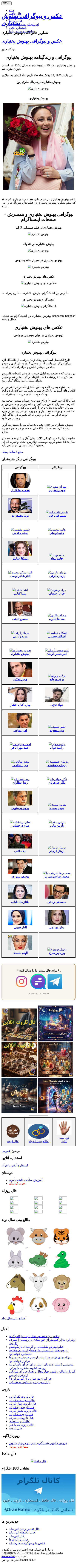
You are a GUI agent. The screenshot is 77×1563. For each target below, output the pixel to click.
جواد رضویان (57, 593)
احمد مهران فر (20, 747)
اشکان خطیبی (57, 636)
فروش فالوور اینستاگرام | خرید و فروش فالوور (38, 1443)
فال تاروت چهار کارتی (22, 1403)
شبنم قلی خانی (56, 515)
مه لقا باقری (57, 618)
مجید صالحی (20, 765)
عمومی (6, 1151)
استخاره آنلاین (17, 27)
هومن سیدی (56, 808)
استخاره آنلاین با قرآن (14, 1165)
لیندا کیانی (20, 593)
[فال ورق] (55, 1112)
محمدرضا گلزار (20, 490)
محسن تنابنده (20, 618)
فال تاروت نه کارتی (21, 1414)
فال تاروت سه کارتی (22, 1400)
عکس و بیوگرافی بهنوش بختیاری (31, 41)
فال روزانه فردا (18, 1539)
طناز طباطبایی (20, 901)
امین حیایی (20, 730)
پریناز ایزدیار (56, 851)
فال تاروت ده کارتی (21, 1417)
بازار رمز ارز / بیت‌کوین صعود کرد (29, 1382)
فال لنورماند (16, 1536)
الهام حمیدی (20, 952)
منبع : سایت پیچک (12, 451)
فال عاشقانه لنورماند (22, 1532)
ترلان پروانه (57, 679)
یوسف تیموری (20, 876)
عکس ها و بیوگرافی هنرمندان (27, 1543)
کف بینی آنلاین (64, 1139)
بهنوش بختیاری (20, 653)
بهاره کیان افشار (20, 704)
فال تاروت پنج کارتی (21, 1407)
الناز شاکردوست (20, 576)
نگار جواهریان (56, 782)
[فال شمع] (55, 1075)
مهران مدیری (57, 490)
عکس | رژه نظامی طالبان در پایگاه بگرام (34, 1336)
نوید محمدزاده (20, 515)
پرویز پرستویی (20, 808)
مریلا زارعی (20, 636)
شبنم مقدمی (20, 533)
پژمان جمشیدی (56, 765)
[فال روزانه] (55, 1039)
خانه (11, 10)
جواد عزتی (56, 704)
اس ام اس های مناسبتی (24, 24)
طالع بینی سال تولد (13, 1318)
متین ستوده (57, 730)
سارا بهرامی (56, 927)
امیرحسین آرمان (57, 653)
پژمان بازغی (56, 576)
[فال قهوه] (19, 1075)
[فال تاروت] (19, 1039)
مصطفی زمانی (56, 901)
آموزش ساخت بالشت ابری (25, 1179)
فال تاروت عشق (19, 1421)
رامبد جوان (57, 747)
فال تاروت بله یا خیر (21, 1424)
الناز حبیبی (20, 927)
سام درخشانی (20, 825)
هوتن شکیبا (20, 679)
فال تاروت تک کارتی (21, 1396)
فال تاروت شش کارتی (23, 1410)
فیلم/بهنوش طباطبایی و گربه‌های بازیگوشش (36, 1346)
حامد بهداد (57, 558)
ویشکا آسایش (20, 558)
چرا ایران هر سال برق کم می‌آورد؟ (30, 1378)
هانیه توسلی (57, 533)
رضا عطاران (20, 782)
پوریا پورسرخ (57, 952)
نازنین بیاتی (57, 825)
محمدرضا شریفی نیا (56, 876)
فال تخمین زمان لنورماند (24, 1528)
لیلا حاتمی (20, 851)
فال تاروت (15, 1428)
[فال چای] (19, 1112)
